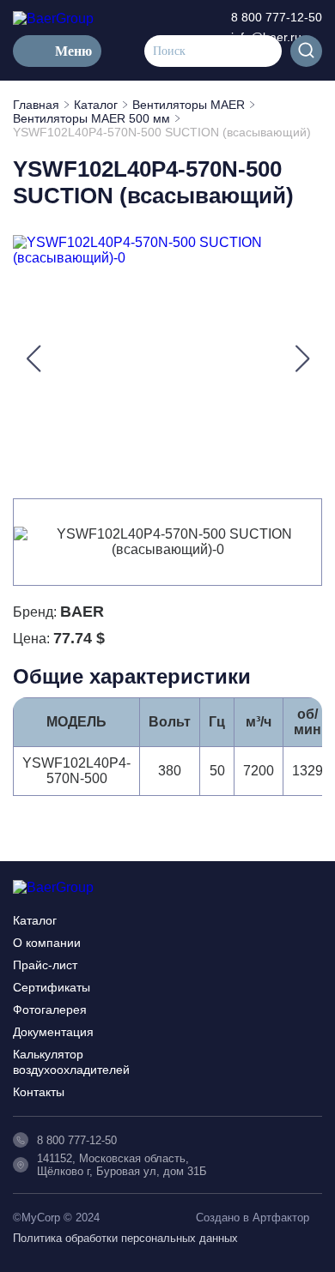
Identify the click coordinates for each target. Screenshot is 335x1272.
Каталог (35, 920)
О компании (47, 942)
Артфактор (281, 1217)
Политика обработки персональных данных (125, 1238)
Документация (53, 1032)
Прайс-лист (45, 965)
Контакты (38, 1092)
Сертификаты (51, 987)
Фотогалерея (50, 1009)
